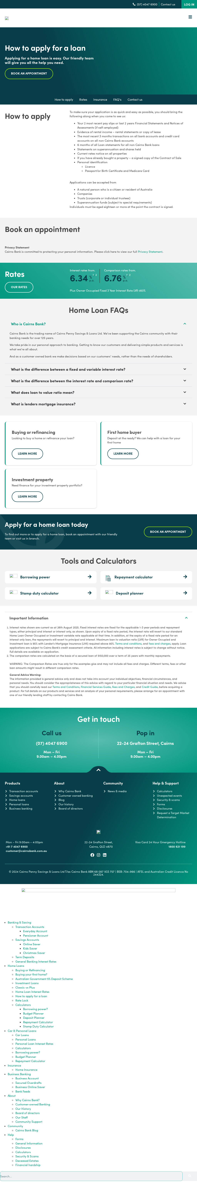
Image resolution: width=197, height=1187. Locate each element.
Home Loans (16, 966)
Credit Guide (150, 687)
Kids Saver (30, 948)
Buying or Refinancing (30, 970)
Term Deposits (24, 957)
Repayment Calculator (38, 1022)
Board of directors (27, 1113)
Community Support (28, 1121)
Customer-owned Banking (32, 1104)
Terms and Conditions (66, 687)
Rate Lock (21, 1000)
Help (11, 1135)
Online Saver (31, 944)
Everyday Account (35, 931)
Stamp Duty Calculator (38, 1026)
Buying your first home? (31, 974)
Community (15, 1126)
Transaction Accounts (29, 927)
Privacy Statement (150, 251)
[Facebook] (92, 855)
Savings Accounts (27, 940)
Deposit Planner (33, 1018)
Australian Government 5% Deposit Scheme (44, 979)
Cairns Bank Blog (26, 1130)
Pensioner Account (35, 935)
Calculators (23, 1005)
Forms (19, 1139)
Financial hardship (27, 1165)
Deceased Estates (27, 1161)
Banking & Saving (19, 922)
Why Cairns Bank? (27, 1100)
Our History (23, 1109)
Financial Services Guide (96, 687)
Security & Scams (27, 1156)
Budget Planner (33, 1013)
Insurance (14, 1065)
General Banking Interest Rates (35, 961)
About (12, 1095)
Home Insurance (26, 1070)
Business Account (27, 1078)
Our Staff (21, 1117)
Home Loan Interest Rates (32, 992)
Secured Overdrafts (28, 1083)
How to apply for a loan (31, 996)
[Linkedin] (105, 855)
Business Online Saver (30, 1087)
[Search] (190, 1176)
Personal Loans (25, 1039)
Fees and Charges (123, 687)
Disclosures (23, 1147)
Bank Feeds (22, 1091)
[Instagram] (98, 855)
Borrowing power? (35, 1009)
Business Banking (19, 1074)
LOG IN (189, 4)
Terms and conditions (128, 643)
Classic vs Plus (25, 987)
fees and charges (159, 643)
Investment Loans (27, 983)
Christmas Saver (34, 953)
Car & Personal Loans (22, 1031)
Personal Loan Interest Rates (34, 1044)
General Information (29, 1143)
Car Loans (22, 1035)
